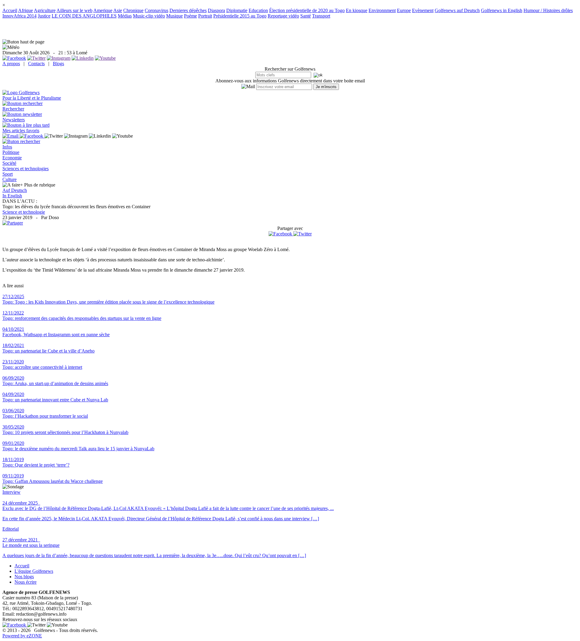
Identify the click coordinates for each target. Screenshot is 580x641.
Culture (9, 179)
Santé (305, 15)
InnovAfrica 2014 (19, 15)
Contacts (36, 63)
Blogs (58, 63)
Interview (11, 492)
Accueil (9, 10)
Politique (10, 152)
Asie (117, 10)
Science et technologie (23, 212)
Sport (7, 174)
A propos (11, 63)
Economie (12, 157)
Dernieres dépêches (188, 10)
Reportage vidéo (283, 15)
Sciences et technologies (25, 168)
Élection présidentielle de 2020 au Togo (307, 10)
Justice (44, 15)
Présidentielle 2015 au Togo (239, 15)
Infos (7, 146)
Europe (404, 10)
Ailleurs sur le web (74, 10)
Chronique (133, 10)
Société (9, 163)
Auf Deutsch (14, 190)
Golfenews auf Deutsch (457, 10)
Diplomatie (236, 10)
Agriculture (45, 10)
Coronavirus (156, 10)
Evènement (422, 10)
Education (258, 10)
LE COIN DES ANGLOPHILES (84, 15)
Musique (174, 15)
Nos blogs (24, 576)
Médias (125, 15)
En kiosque (356, 10)
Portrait (205, 15)
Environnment (382, 10)
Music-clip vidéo (149, 15)
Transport (321, 15)
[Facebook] (281, 233)
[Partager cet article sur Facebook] (280, 234)
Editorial (10, 528)
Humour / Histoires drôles (548, 10)
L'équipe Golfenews (33, 571)
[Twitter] (302, 233)
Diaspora (216, 10)
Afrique (25, 10)
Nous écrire (25, 582)
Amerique (102, 10)
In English (12, 195)
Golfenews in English (501, 10)
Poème (190, 15)
